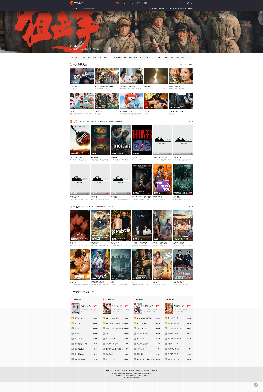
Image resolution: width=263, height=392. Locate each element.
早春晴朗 (73, 243)
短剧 (146, 57)
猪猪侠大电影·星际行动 (105, 121)
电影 (124, 3)
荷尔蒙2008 (78, 318)
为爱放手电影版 (91, 121)
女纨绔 (146, 111)
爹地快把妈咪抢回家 (176, 111)
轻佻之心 (114, 197)
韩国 (130, 57)
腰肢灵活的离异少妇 (160, 157)
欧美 (135, 57)
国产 (141, 57)
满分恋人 (73, 282)
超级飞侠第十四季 (126, 111)
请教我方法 (177, 157)
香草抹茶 (147, 86)
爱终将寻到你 (157, 197)
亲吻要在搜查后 (178, 282)
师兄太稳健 (94, 243)
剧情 (88, 57)
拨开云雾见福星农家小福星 (104, 86)
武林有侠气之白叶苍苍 (127, 86)
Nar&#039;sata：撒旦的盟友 (141, 197)
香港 (124, 57)
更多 (190, 64)
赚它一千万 (78, 339)
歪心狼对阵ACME (76, 157)
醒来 (112, 282)
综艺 (145, 3)
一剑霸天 (110, 207)
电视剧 (131, 3)
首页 (118, 3)
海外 (182, 57)
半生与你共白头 (174, 86)
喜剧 (94, 57)
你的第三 (156, 282)
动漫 (138, 3)
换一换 (190, 121)
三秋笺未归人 (99, 111)
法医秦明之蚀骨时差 (97, 282)
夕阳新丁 (73, 111)
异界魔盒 (176, 197)
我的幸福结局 (100, 207)
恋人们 (134, 157)
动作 (83, 57)
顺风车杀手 (94, 157)
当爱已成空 (74, 86)
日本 (171, 57)
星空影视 (76, 3)
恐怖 (100, 57)
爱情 (105, 57)
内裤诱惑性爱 (74, 197)
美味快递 (94, 197)
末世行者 (114, 157)
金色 (133, 282)
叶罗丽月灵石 (119, 121)
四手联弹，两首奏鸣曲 (139, 243)
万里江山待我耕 (178, 243)
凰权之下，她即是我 (160, 243)
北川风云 (91, 207)
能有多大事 (115, 243)
